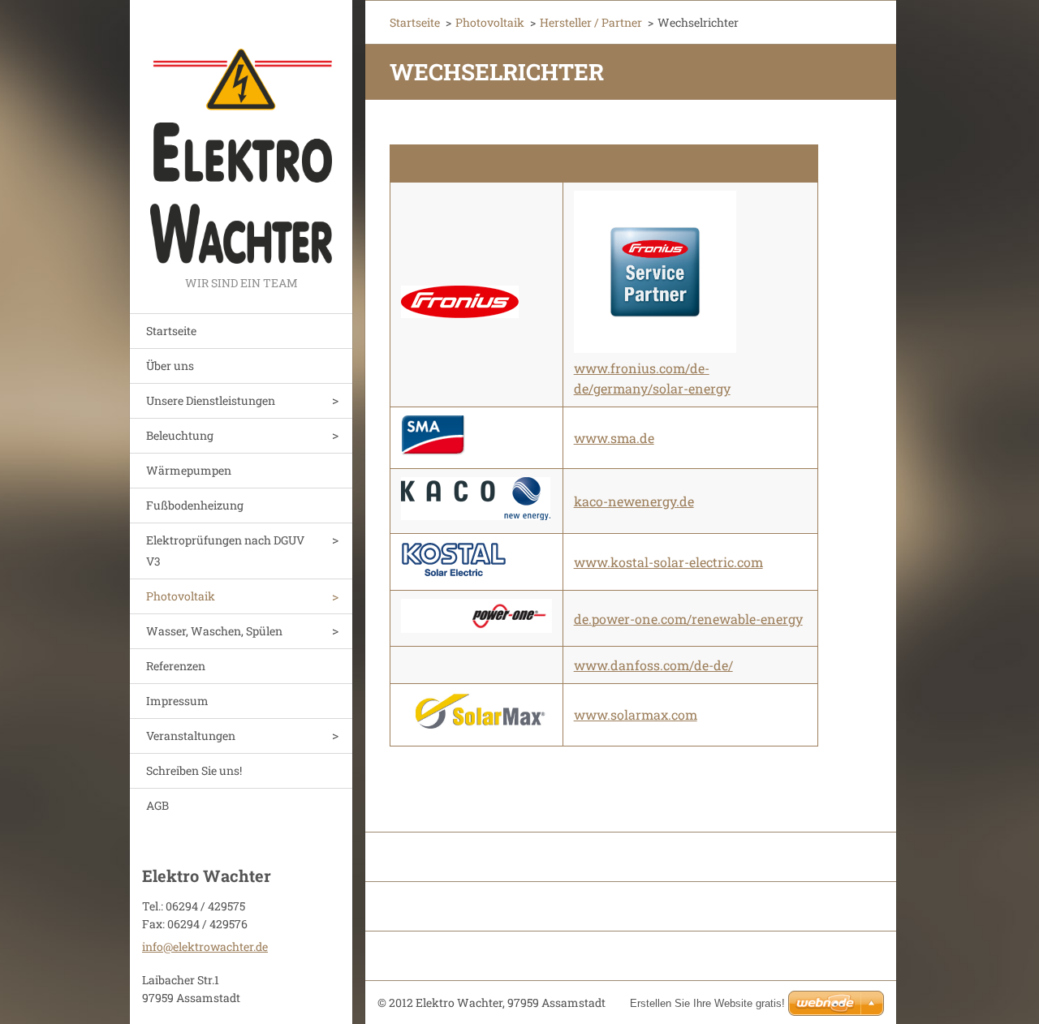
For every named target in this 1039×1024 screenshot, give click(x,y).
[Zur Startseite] (241, 136)
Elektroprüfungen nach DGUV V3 (225, 550)
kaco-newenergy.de (634, 501)
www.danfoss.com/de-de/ (653, 664)
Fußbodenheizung (195, 505)
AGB (157, 805)
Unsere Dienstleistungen (210, 400)
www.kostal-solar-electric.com (668, 561)
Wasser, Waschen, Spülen (214, 631)
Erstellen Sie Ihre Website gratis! (707, 1003)
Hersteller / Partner (591, 22)
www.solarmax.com (635, 714)
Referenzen (175, 665)
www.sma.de (614, 437)
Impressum (177, 700)
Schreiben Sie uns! (194, 770)
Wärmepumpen (188, 470)
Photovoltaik (180, 596)
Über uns (170, 365)
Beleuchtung (179, 435)
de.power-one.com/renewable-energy (688, 618)
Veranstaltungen (190, 735)
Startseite (171, 330)
